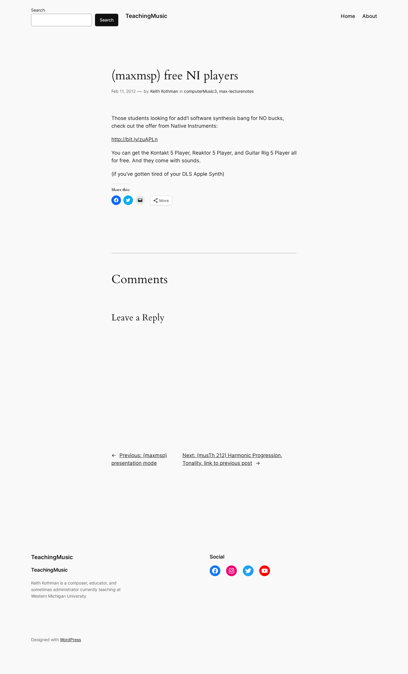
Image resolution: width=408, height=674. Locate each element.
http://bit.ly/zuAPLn (134, 139)
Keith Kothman (164, 91)
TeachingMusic (146, 15)
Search (38, 10)
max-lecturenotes (236, 91)
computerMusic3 (200, 91)
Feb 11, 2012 (123, 91)
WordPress (70, 639)
